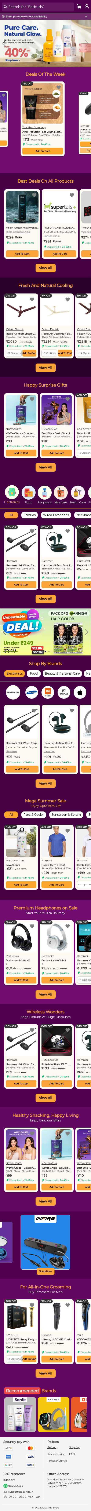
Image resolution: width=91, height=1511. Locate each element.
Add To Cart (43, 151)
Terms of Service (57, 1460)
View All (45, 268)
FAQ (72, 1454)
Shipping (74, 1447)
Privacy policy (56, 1454)
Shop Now (45, 1271)
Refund (51, 1447)
